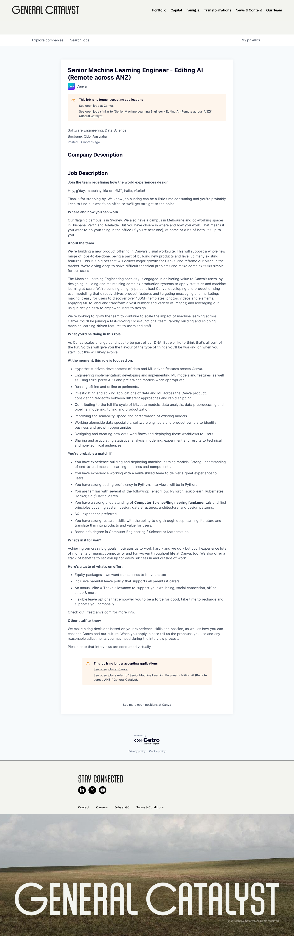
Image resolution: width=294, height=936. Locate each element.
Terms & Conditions (150, 807)
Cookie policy (157, 751)
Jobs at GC (122, 807)
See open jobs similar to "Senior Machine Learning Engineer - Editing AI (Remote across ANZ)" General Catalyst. (145, 114)
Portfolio (159, 10)
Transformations (217, 10)
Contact (83, 807)
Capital (176, 10)
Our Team (274, 10)
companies (47, 40)
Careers (102, 807)
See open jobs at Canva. (96, 105)
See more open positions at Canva (147, 704)
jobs (79, 40)
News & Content (249, 10)
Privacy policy (137, 751)
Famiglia (193, 10)
